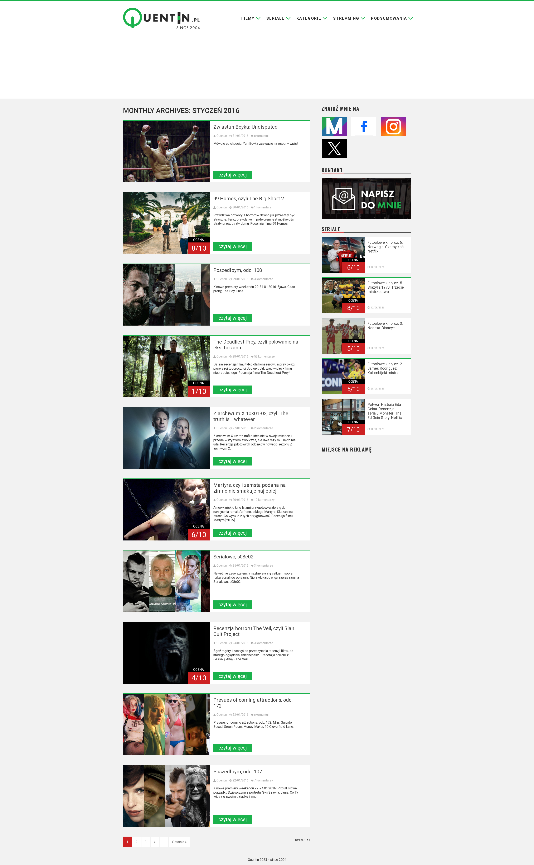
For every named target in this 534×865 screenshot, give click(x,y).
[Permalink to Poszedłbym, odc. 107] (166, 796)
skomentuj (261, 136)
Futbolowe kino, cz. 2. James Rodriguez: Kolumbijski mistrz (385, 368)
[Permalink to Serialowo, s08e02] (166, 581)
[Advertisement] (267, 67)
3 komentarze (263, 565)
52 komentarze (264, 356)
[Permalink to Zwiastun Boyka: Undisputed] (166, 151)
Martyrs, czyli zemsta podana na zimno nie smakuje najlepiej (249, 488)
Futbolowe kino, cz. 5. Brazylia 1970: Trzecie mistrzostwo (386, 287)
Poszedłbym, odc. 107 (237, 772)
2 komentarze (263, 428)
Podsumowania (389, 18)
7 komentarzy (263, 780)
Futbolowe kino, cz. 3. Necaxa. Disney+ (385, 325)
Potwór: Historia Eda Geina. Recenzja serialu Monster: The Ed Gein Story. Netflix (385, 411)
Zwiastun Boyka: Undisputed (245, 127)
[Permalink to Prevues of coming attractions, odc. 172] (166, 724)
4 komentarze (263, 279)
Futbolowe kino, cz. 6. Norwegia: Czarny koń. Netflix (386, 246)
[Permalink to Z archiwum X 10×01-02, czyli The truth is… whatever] (166, 438)
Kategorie (308, 18)
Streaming (346, 18)
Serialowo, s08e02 (233, 557)
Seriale (275, 18)
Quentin (222, 136)
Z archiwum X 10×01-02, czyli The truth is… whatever (250, 416)
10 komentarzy (264, 500)
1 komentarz (262, 207)
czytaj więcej (232, 175)
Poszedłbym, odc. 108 (237, 270)
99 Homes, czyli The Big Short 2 (248, 199)
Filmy (247, 18)
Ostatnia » (179, 842)
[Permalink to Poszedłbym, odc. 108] (166, 295)
